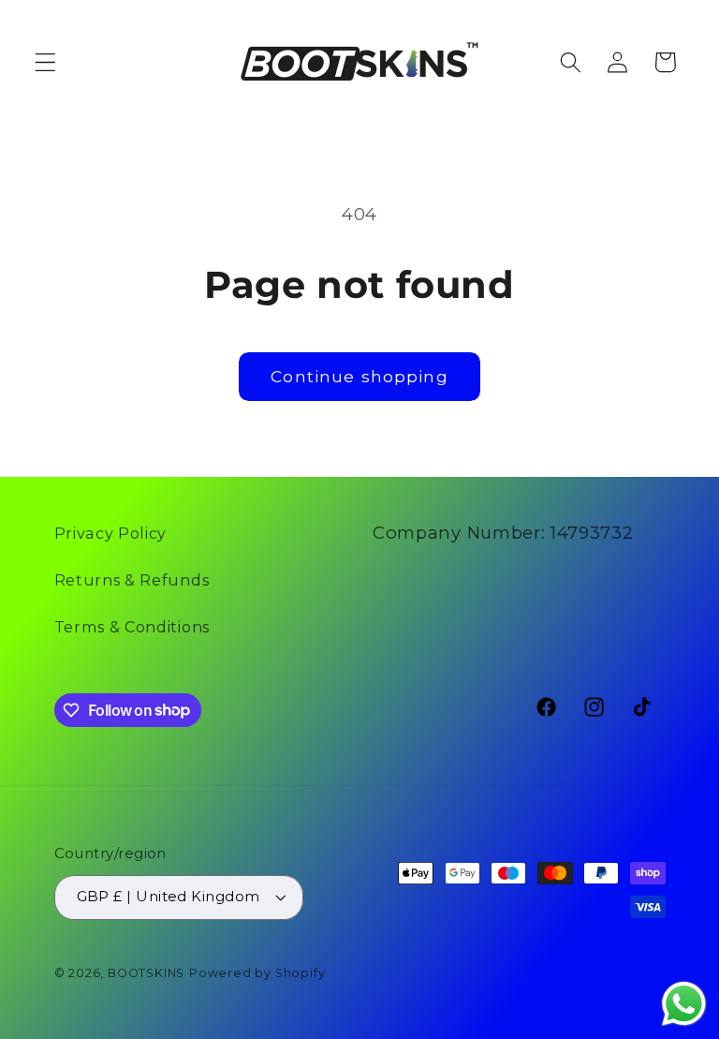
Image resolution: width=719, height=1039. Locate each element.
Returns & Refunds (132, 580)
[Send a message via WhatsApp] (684, 1004)
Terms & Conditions (132, 626)
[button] (45, 62)
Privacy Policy (111, 533)
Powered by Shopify (257, 973)
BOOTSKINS (146, 973)
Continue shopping (359, 376)
